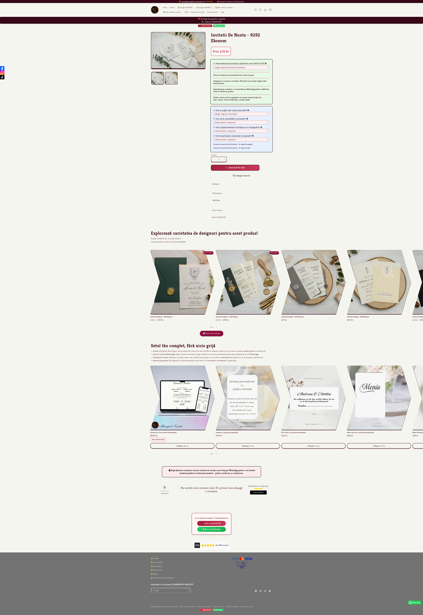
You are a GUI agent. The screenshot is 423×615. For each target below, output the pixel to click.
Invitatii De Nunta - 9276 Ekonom (292, 317)
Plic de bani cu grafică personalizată (293, 432)
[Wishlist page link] (255, 10)
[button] (185, 7)
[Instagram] (2, 73)
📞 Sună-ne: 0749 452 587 (211, 523)
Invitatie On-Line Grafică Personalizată (163, 432)
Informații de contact (247, 606)
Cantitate (214, 155)
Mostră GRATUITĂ (219, 217)
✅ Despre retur (156, 570)
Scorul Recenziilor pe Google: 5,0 (192, 1)
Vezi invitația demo (158, 439)
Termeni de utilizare (218, 606)
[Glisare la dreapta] (216, 327)
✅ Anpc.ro (155, 574)
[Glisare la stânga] (206, 327)
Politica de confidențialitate (187, 606)
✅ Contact (155, 558)
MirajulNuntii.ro (160, 606)
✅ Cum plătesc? (156, 566)
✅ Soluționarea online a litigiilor (162, 578)
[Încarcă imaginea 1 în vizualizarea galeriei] (157, 78)
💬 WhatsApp (219, 26)
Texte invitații (217, 210)
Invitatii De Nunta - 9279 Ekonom (227, 317)
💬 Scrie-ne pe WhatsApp (211, 529)
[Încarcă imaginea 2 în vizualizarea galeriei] (171, 78)
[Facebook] (2, 68)
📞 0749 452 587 (205, 26)
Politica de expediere (233, 606)
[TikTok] (2, 77)
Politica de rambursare (204, 606)
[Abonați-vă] (188, 590)
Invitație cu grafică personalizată (227, 432)
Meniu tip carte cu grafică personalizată (360, 432)
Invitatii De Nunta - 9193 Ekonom (161, 317)
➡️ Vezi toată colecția (211, 333)
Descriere (215, 184)
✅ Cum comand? (157, 562)
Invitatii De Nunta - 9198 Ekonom (358, 317)
